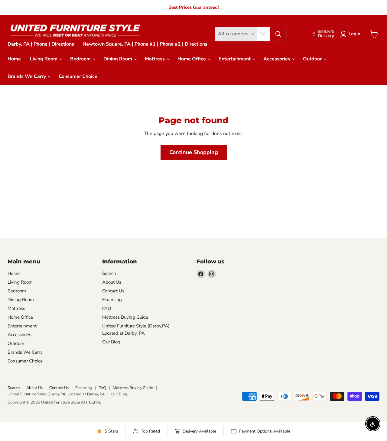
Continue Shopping (193, 152)
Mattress (155, 59)
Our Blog (111, 342)
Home (14, 59)
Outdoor (313, 59)
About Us (111, 282)
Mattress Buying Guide (125, 317)
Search (109, 273)
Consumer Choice (78, 76)
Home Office (192, 59)
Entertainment (235, 59)
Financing (112, 300)
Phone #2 (170, 44)
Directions (62, 44)
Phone (40, 44)
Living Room (44, 59)
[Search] (278, 34)
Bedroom (81, 59)
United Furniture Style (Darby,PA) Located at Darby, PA (56, 394)
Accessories (277, 59)
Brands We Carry (27, 76)
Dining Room (118, 59)
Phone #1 (145, 44)
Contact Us (113, 291)
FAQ (106, 308)
